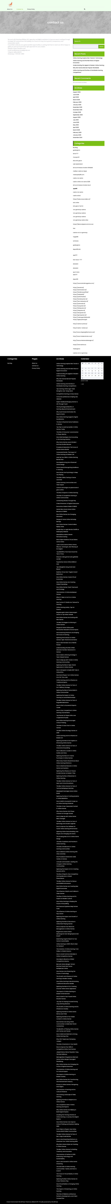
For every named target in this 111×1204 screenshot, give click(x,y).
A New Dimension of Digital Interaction (67, 503)
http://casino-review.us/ (80, 328)
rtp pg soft (76, 157)
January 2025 (77, 135)
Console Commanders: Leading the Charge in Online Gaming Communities (66, 864)
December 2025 (77, 107)
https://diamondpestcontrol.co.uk (83, 224)
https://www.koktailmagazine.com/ (83, 283)
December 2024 (77, 137)
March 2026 (76, 99)
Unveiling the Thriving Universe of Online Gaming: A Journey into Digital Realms (67, 1117)
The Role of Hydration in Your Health (66, 1044)
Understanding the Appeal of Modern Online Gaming (88, 65)
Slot (74, 228)
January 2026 (77, 105)
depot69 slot (77, 249)
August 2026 (76, 92)
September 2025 (78, 115)
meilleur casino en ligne (80, 171)
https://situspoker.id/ (79, 313)
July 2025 (76, 120)
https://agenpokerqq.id (80, 319)
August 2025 (76, 117)
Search (77, 41)
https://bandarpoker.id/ (80, 299)
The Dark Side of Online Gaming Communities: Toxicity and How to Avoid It (66, 1169)
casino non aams (78, 178)
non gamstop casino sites (80, 220)
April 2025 (76, 127)
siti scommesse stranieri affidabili (83, 167)
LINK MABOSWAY (78, 164)
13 (92, 370)
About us (9, 9)
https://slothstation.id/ (80, 290)
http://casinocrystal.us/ (80, 324)
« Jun (82, 384)
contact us (20, 9)
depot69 (75, 279)
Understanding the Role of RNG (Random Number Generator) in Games (65, 650)
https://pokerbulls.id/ (79, 297)
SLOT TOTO (76, 272)
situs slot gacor (77, 160)
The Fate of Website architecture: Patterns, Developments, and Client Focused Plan (66, 1196)
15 (98, 370)
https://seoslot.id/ (78, 287)
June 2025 (76, 122)
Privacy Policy (31, 9)
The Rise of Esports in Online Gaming (67, 492)
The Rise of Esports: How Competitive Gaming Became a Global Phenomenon (67, 876)
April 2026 (76, 97)
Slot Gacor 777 (77, 260)
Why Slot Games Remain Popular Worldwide (86, 68)
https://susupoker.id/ (79, 306)
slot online (76, 202)
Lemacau (75, 241)
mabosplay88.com (78, 174)
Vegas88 (75, 237)
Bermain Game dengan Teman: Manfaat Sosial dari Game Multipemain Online (65, 966)
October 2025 (77, 112)
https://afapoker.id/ (79, 310)
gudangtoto (76, 150)
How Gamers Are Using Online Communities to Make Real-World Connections (66, 1024)
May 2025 (76, 125)
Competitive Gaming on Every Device (67, 394)
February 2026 (77, 102)
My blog (75, 147)
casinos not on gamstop (80, 232)
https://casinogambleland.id (81, 317)
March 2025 (76, 130)
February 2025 (77, 132)
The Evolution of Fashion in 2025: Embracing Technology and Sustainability (66, 1156)
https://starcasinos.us (79, 344)
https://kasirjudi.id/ (78, 294)
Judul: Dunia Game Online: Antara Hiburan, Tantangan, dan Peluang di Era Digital (67, 547)
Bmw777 (75, 153)
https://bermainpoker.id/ (80, 301)
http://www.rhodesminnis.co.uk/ (82, 336)
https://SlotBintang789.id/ (80, 292)
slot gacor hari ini (78, 206)
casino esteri (77, 195)
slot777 (75, 255)
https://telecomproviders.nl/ (81, 199)
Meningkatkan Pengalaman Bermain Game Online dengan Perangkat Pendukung (67, 1059)
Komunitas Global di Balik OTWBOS (66, 506)
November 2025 (77, 110)
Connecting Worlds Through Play (66, 500)
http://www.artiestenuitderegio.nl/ (83, 340)
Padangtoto (76, 349)
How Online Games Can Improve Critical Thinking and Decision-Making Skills (67, 1124)
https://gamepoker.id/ (80, 315)
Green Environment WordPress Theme (18, 1202)
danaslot (75, 264)
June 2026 (76, 94)
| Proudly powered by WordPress (48, 1202)
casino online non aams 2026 (81, 182)
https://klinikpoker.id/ (79, 308)
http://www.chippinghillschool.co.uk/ (84, 332)
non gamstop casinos (79, 209)
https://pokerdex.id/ (79, 303)
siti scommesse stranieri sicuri (82, 185)
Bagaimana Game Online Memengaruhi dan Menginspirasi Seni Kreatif (67, 934)
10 (82, 370)
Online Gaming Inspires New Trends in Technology (87, 58)
